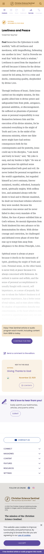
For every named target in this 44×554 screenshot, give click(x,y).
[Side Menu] (3, 3)
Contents (28, 385)
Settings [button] (8, 473)
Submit (15, 413)
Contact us (24, 440)
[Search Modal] (40, 3)
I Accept (22, 543)
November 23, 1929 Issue (16, 23)
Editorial (11, 21)
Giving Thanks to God (19, 371)
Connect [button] (8, 448)
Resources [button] (9, 468)
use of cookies (24, 535)
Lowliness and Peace (16, 30)
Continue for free (22, 341)
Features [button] (8, 463)
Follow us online (17, 488)
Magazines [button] (9, 453)
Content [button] (8, 458)
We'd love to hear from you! (26, 400)
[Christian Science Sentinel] (22, 4)
